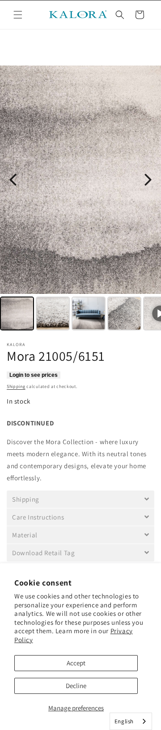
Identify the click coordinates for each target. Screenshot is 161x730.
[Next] (148, 179)
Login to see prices (33, 375)
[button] (18, 15)
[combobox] (131, 721)
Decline (76, 685)
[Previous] (13, 179)
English (124, 721)
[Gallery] (80, 199)
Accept (76, 663)
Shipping (16, 386)
